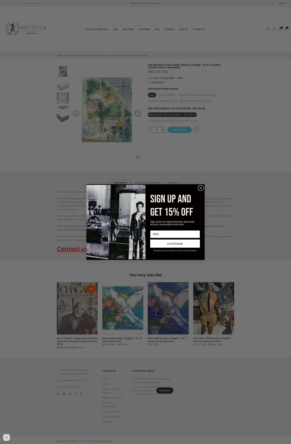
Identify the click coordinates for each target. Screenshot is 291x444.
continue (175, 243)
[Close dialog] (200, 188)
